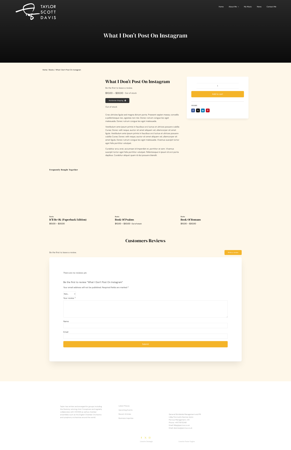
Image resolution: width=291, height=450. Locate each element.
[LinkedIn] (202, 110)
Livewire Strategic (146, 441)
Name (66, 321)
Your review (69, 298)
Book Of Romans (191, 219)
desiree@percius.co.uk (183, 428)
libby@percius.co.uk (182, 425)
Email (65, 332)
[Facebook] (193, 110)
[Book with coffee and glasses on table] (71, 95)
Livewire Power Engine (186, 441)
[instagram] (150, 438)
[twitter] (145, 438)
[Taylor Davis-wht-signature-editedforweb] (36, 3)
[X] (198, 110)
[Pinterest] (207, 110)
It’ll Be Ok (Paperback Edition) (68, 219)
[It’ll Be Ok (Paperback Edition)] (79, 174)
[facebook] (141, 438)
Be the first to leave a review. (119, 88)
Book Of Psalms (124, 219)
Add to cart (217, 94)
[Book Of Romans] (211, 174)
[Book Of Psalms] (145, 174)
